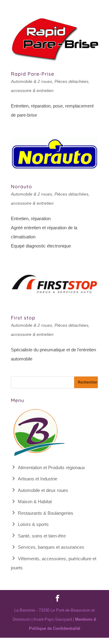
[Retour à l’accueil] (38, 456)
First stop (23, 318)
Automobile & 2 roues (31, 81)
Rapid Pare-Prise (32, 74)
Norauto (21, 186)
